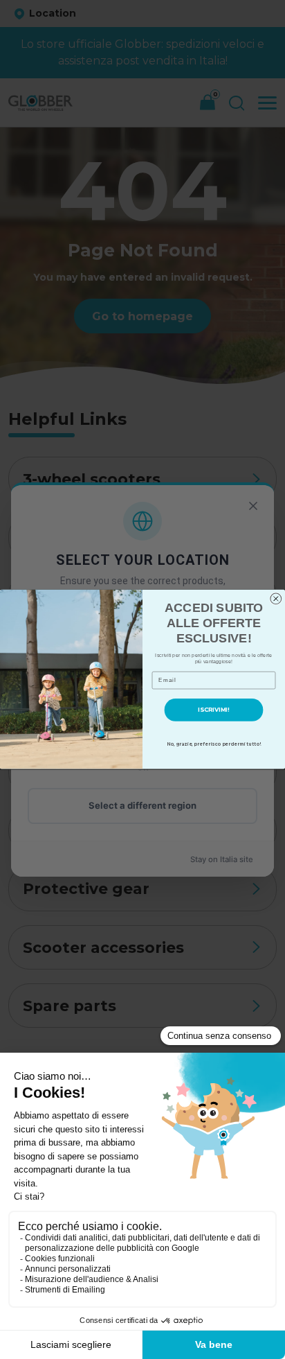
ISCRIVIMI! (213, 710)
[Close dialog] (276, 598)
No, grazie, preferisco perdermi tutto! (214, 744)
